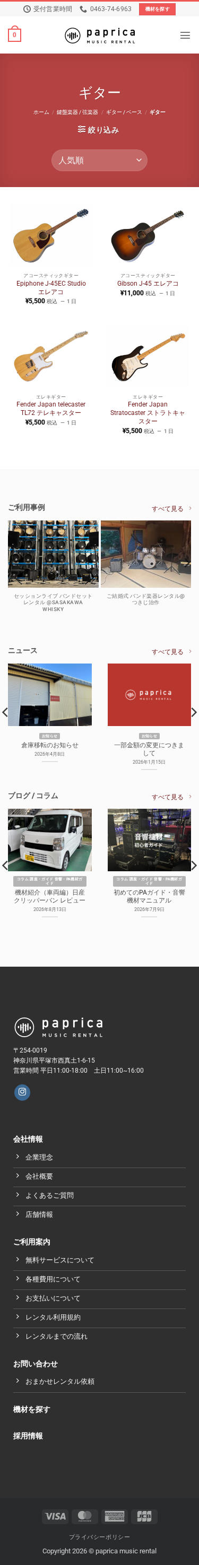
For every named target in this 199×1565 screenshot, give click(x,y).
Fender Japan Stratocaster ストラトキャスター (147, 413)
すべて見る (168, 508)
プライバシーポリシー (100, 1537)
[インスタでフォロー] (22, 1092)
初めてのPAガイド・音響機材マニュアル (149, 896)
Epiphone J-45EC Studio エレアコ (51, 288)
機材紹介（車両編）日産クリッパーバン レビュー (49, 896)
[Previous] (12, 584)
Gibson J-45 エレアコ (148, 283)
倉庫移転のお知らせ (50, 745)
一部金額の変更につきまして (149, 749)
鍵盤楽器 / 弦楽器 (77, 112)
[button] (14, 35)
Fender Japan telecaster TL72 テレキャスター (50, 409)
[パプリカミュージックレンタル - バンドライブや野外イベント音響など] (100, 35)
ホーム (41, 112)
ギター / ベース (124, 112)
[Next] (186, 584)
